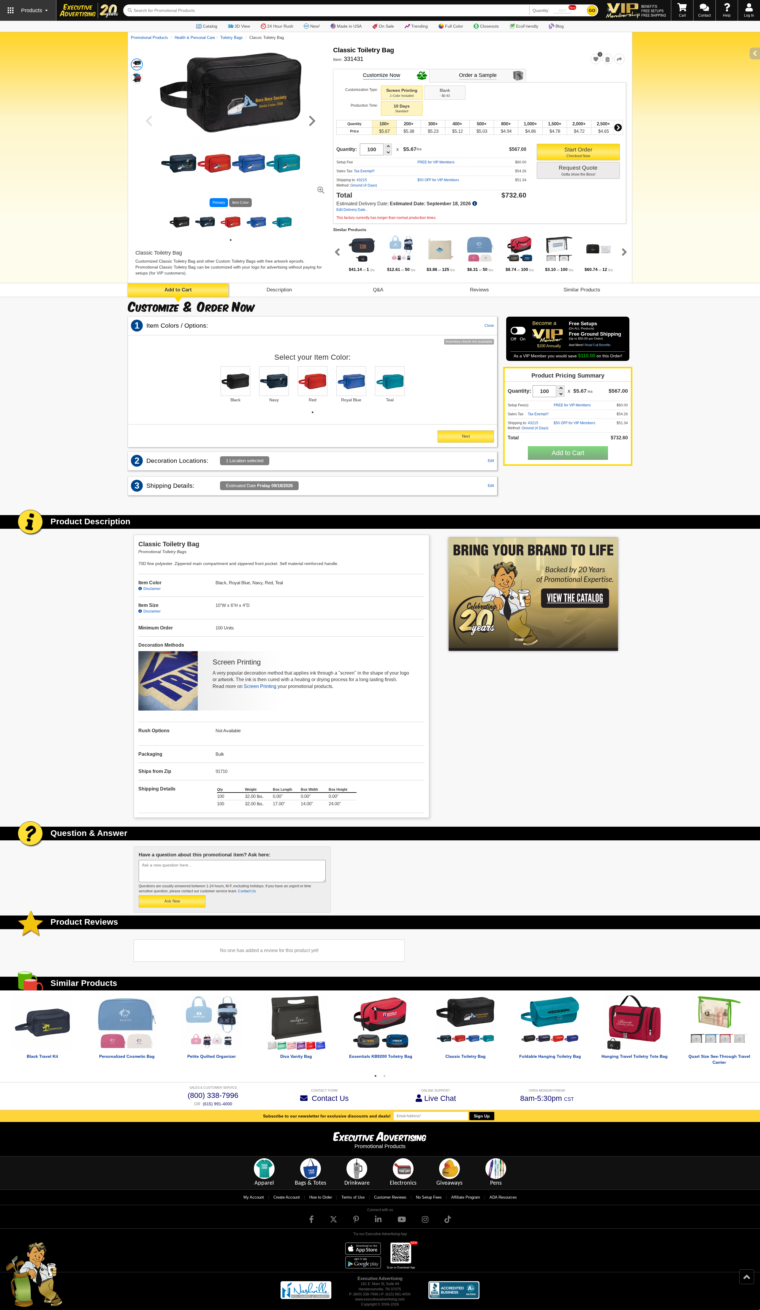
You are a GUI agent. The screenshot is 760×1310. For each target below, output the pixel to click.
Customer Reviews (390, 1197)
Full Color (454, 26)
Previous (336, 252)
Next (618, 127)
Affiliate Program (465, 1197)
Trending (419, 26)
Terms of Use (353, 1197)
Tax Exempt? (364, 171)
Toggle (518, 330)
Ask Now (172, 901)
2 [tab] (384, 1076)
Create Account (286, 1197)
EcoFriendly (527, 26)
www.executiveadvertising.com (380, 1299)
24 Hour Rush (280, 26)
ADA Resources (503, 1197)
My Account (253, 1197)
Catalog (210, 26)
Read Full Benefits (598, 345)
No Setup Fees (429, 1197)
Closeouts (489, 26)
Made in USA (349, 26)
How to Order (320, 1197)
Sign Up (482, 1116)
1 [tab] (231, 240)
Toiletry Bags (231, 37)
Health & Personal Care (195, 37)
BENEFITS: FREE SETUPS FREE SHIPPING (653, 11)
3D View (242, 26)
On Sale (386, 26)
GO (592, 10)
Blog (559, 26)
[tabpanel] (180, 222)
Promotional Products (149, 37)
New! (315, 26)
